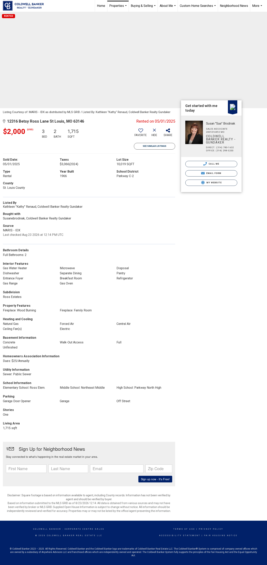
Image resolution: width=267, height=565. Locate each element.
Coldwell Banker (47, 529)
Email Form (213, 173)
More (257, 8)
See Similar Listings (154, 146)
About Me (168, 8)
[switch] (141, 134)
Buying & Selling (144, 8)
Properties (118, 8)
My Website (214, 182)
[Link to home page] (25, 6)
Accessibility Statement (179, 535)
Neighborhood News (234, 6)
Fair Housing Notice (220, 535)
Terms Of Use (184, 529)
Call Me (213, 164)
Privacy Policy (211, 529)
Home (101, 6)
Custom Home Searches (198, 8)
